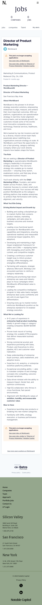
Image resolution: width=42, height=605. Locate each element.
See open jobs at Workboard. (19, 61)
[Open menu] (37, 2)
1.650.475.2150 (8, 531)
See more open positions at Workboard (21, 451)
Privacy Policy (21, 580)
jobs (3, 27)
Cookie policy (26, 472)
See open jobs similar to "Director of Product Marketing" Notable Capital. (22, 65)
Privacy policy (16, 472)
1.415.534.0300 (8, 549)
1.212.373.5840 (8, 567)
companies (13, 27)
